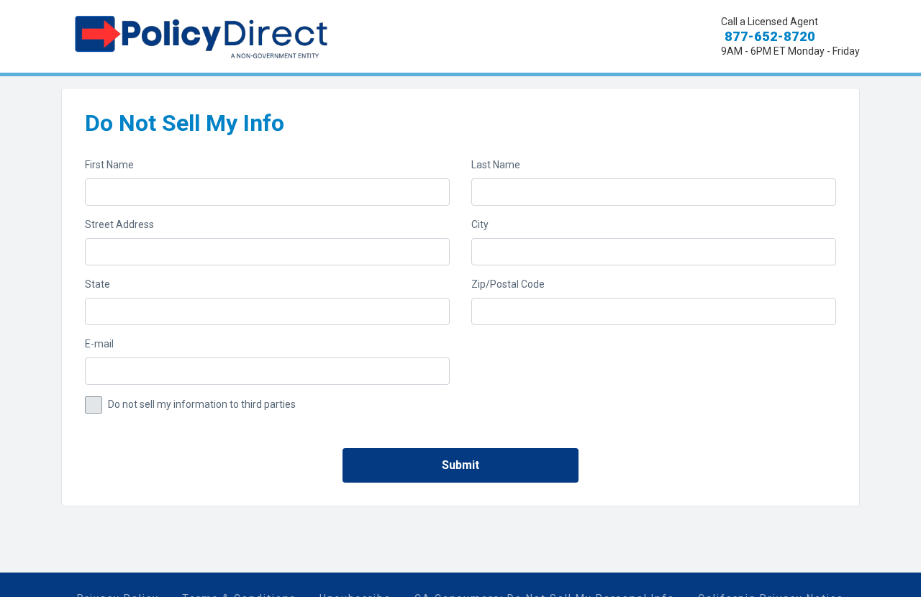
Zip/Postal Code (508, 284)
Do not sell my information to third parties (202, 404)
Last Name (495, 164)
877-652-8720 (768, 36)
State (97, 284)
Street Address (119, 224)
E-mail (99, 344)
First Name (109, 164)
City (480, 224)
